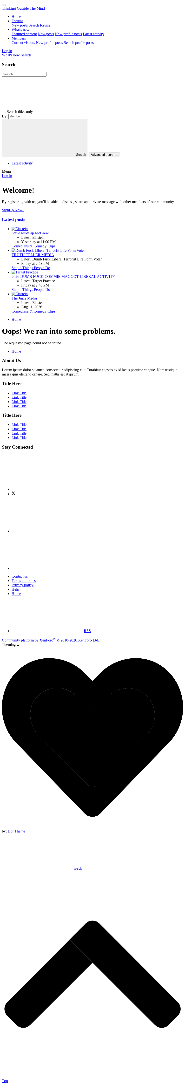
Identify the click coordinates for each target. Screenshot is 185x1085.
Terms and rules (24, 581)
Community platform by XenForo (50, 640)
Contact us (20, 576)
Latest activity (93, 34)
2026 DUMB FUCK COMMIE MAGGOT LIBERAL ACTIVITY (63, 276)
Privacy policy (22, 585)
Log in (7, 176)
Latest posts (13, 219)
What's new (20, 29)
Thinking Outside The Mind (23, 8)
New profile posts (68, 34)
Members (19, 38)
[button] (70, 111)
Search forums (40, 25)
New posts (20, 25)
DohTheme (16, 831)
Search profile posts (79, 43)
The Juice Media (24, 298)
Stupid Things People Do (31, 268)
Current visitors (23, 43)
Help (15, 589)
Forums (17, 21)
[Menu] (4, 5)
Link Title (19, 393)
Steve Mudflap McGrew (30, 233)
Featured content (24, 34)
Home (16, 16)
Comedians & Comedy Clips (33, 246)
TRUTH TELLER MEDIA (33, 255)
